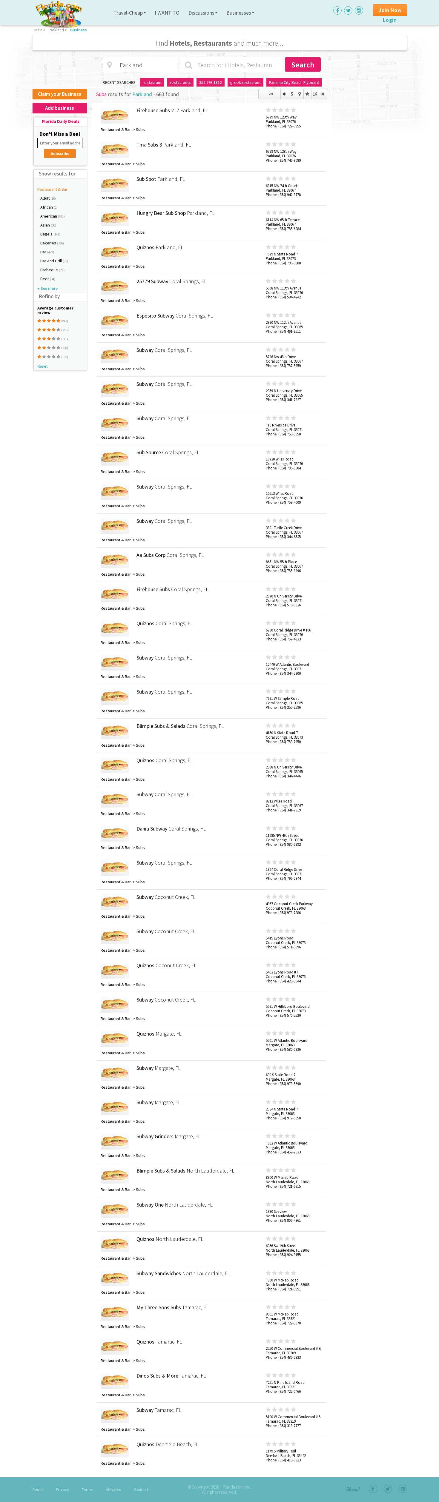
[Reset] (323, 94)
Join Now (390, 10)
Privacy (62, 1489)
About (37, 1489)
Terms (87, 1489)
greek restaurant (245, 82)
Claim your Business (59, 94)
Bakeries (48, 243)
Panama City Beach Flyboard (294, 82)
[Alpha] (315, 94)
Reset (42, 366)
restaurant (152, 82)
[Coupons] (292, 94)
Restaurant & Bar (52, 189)
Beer (45, 278)
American (49, 216)
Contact (141, 1489)
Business (78, 30)
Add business (59, 108)
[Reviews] (307, 94)
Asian (45, 225)
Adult (45, 198)
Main (38, 30)
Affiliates (113, 1489)
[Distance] (299, 94)
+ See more (47, 288)
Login (390, 19)
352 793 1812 (210, 82)
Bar (43, 252)
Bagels (46, 234)
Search (302, 65)
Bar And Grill (51, 261)
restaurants (180, 82)
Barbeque (49, 269)
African (47, 207)
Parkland (56, 30)
